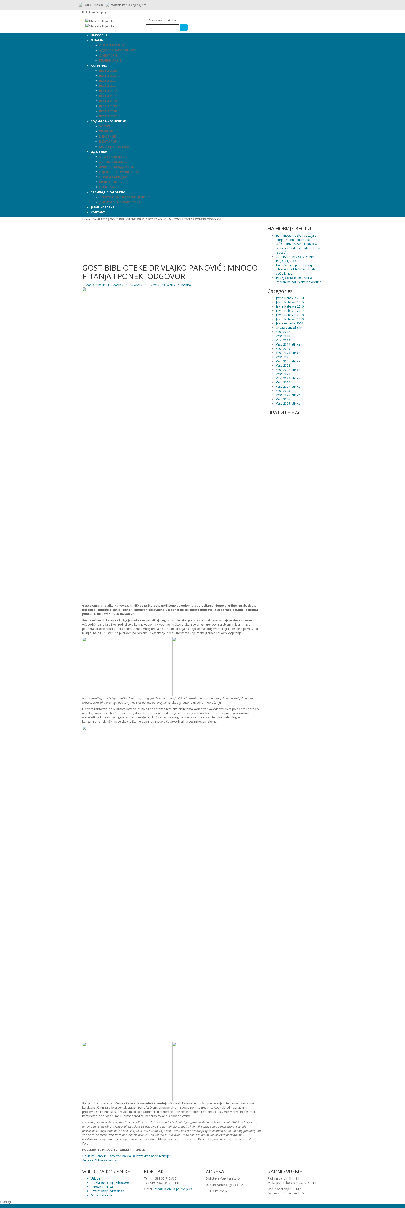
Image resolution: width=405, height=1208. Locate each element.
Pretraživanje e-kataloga (107, 1191)
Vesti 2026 (283, 399)
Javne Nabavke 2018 (290, 315)
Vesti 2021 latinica (288, 361)
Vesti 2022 (283, 365)
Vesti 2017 (283, 332)
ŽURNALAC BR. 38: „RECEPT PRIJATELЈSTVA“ (295, 259)
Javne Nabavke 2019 (290, 319)
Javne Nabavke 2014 (290, 298)
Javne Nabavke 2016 (290, 306)
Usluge (95, 1178)
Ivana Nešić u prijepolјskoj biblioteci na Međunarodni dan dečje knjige (296, 269)
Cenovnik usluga (102, 1187)
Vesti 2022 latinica (288, 370)
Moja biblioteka (101, 1195)
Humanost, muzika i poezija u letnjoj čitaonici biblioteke (296, 238)
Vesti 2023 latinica (178, 285)
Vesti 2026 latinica (288, 403)
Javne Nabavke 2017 (290, 311)
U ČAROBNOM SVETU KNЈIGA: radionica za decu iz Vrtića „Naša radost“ (298, 248)
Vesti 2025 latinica (288, 395)
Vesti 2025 (283, 391)
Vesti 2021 (283, 357)
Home (86, 219)
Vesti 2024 (283, 382)
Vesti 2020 (283, 349)
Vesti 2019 (283, 340)
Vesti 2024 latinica (288, 387)
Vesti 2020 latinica (288, 353)
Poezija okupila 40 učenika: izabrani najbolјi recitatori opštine (298, 280)
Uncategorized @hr (289, 327)
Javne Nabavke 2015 (290, 302)
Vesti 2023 (100, 219)
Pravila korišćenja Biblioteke (110, 1183)
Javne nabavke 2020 (289, 323)
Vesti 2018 (283, 336)
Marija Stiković (95, 285)
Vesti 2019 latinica (288, 344)
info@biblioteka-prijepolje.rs (173, 1189)
